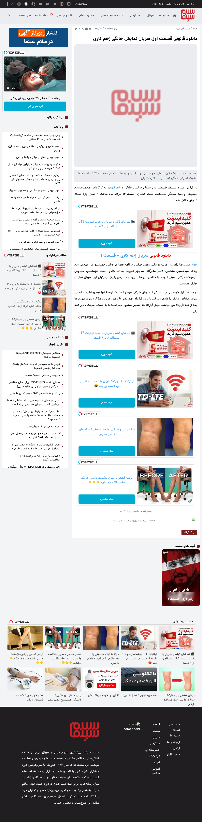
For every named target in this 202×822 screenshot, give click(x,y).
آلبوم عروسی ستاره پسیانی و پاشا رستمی (38, 157)
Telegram (79, 28)
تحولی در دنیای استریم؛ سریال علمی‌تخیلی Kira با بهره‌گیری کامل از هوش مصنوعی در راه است (33, 403)
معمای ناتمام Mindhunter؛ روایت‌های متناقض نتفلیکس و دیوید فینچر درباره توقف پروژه (34, 384)
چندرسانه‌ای (86, 15)
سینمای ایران (183, 29)
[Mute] (13, 88)
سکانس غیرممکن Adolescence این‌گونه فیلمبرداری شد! (38, 355)
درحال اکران (157, 4)
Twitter (75, 28)
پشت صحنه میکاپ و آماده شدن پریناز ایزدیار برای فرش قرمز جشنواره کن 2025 (36, 222)
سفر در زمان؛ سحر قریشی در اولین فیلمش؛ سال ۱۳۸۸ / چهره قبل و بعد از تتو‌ (34, 166)
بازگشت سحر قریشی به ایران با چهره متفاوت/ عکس (35, 200)
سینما (165, 15)
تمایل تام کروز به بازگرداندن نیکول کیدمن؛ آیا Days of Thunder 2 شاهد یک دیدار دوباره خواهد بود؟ (36, 416)
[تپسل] (80, 206)
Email (86, 28)
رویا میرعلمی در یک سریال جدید (43, 427)
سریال (150, 15)
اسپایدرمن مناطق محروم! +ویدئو (42, 375)
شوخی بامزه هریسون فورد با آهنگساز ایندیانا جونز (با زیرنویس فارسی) (36, 366)
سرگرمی (135, 15)
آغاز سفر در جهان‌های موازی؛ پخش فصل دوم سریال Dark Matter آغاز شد (35, 436)
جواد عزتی (191, 264)
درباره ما (191, 4)
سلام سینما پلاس (112, 15)
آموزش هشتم (156, 771)
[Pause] (8, 88)
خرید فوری (106, 243)
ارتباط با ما (179, 4)
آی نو (157, 762)
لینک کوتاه (189, 532)
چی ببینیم (25, 15)
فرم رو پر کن (35, 106)
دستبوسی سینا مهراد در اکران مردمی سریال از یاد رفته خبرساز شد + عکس (34, 233)
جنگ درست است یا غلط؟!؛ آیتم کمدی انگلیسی (35, 393)
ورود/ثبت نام (81, 4)
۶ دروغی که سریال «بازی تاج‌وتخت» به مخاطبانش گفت (39, 458)
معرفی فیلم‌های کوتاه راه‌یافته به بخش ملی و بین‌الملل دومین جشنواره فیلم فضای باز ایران (36, 447)
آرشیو (168, 4)
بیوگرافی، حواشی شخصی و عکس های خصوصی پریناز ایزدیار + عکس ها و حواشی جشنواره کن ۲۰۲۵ (34, 179)
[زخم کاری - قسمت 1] (185, 570)
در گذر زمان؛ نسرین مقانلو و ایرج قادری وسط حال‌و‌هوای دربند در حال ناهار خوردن (36, 211)
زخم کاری (115, 187)
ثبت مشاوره (106, 451)
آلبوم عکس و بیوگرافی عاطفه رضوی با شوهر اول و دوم (34, 148)
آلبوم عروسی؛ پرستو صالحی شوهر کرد (39, 242)
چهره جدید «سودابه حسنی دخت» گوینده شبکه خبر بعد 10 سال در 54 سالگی (35, 137)
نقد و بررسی (64, 15)
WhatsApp (82, 28)
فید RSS (154, 756)
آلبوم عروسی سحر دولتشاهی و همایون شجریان (34, 191)
